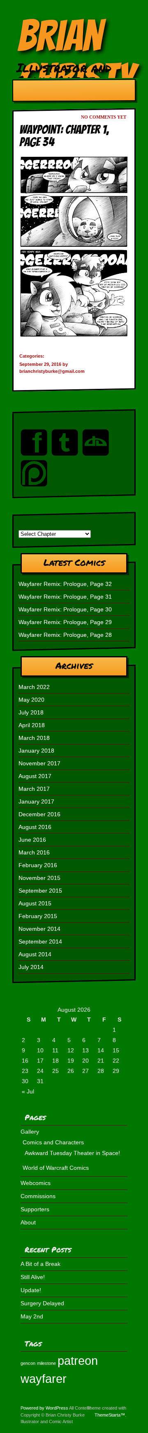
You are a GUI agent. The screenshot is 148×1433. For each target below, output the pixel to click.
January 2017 (36, 801)
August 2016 (34, 827)
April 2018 (31, 725)
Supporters (35, 1209)
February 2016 (37, 865)
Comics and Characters (53, 1142)
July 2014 (31, 967)
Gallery (30, 1131)
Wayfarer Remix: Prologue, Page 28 (65, 635)
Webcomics (36, 1183)
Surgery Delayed (42, 1303)
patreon (78, 1360)
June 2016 (32, 839)
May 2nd (32, 1316)
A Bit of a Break (40, 1264)
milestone (46, 1363)
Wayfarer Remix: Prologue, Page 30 (65, 609)
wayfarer (44, 1378)
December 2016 (39, 814)
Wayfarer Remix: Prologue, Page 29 (65, 622)
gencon (28, 1363)
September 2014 (40, 941)
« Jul (28, 1091)
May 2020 (31, 699)
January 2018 (36, 750)
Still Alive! (33, 1277)
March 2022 (34, 687)
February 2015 (37, 916)
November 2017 (39, 763)
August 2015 (34, 903)
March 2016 (34, 852)
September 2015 (40, 890)
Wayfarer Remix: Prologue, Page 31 (65, 596)
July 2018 (31, 712)
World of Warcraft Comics (56, 1167)
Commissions (38, 1196)
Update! (31, 1290)
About (28, 1222)
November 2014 (39, 928)
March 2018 (34, 738)
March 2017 (34, 788)
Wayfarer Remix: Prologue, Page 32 (65, 584)
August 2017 (34, 776)
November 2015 (39, 878)
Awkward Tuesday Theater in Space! (72, 1153)
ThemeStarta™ (110, 1414)
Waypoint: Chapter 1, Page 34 (64, 135)
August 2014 (34, 954)
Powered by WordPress (44, 1407)
